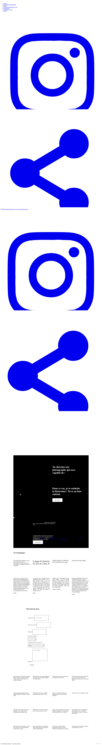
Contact (5, 11)
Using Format (98, 743)
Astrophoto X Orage (7, 9)
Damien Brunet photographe (9, 4)
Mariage (5, 6)
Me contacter (57, 500)
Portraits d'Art (6, 8)
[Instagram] (52, 109)
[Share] (52, 206)
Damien (5, 3)
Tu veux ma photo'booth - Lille (10, 7)
